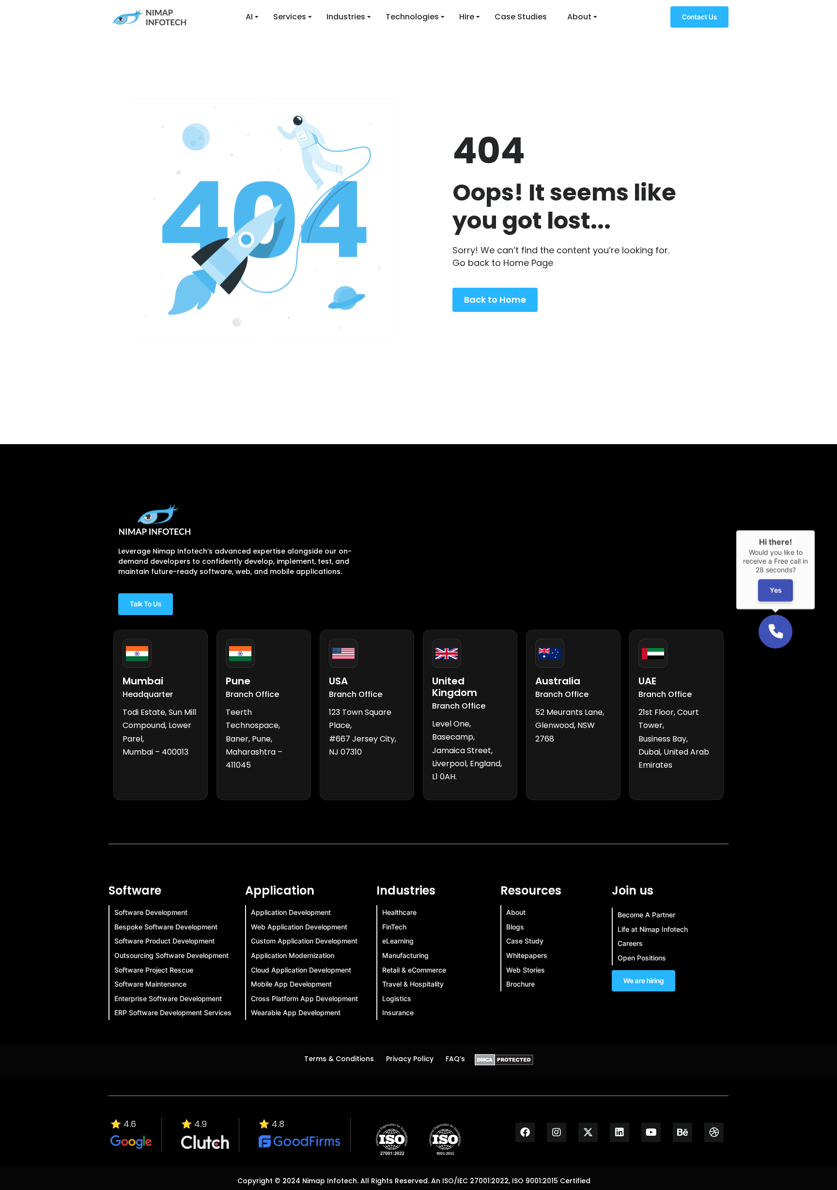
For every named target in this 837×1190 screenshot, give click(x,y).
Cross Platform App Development (304, 998)
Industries (345, 16)
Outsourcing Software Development (171, 955)
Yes (776, 591)
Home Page (528, 263)
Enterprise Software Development (168, 998)
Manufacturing (405, 955)
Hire (466, 16)
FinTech (394, 927)
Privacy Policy (410, 1059)
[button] (775, 632)
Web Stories (525, 970)
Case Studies (521, 16)
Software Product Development (164, 941)
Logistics (396, 998)
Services (289, 16)
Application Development (291, 912)
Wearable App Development (296, 1012)
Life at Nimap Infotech (653, 929)
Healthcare (399, 912)
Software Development (150, 912)
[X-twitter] (588, 1132)
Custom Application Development (304, 941)
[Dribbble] (714, 1132)
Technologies (412, 16)
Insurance (398, 1012)
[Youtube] (651, 1132)
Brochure (520, 984)
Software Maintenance (150, 984)
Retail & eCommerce (414, 970)
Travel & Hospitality (413, 984)
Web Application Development (299, 927)
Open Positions (642, 958)
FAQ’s (455, 1059)
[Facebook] (525, 1132)
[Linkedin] (619, 1132)
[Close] (814, 530)
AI (249, 16)
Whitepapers (526, 955)
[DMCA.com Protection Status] (504, 1062)
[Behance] (682, 1132)
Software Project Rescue (153, 970)
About (579, 16)
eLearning (398, 941)
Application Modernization (292, 955)
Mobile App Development (291, 984)
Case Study (524, 941)
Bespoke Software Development (165, 927)
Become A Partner (646, 915)
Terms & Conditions (339, 1059)
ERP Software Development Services (173, 1012)
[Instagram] (556, 1132)
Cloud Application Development (301, 970)
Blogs (515, 927)
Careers (630, 943)
